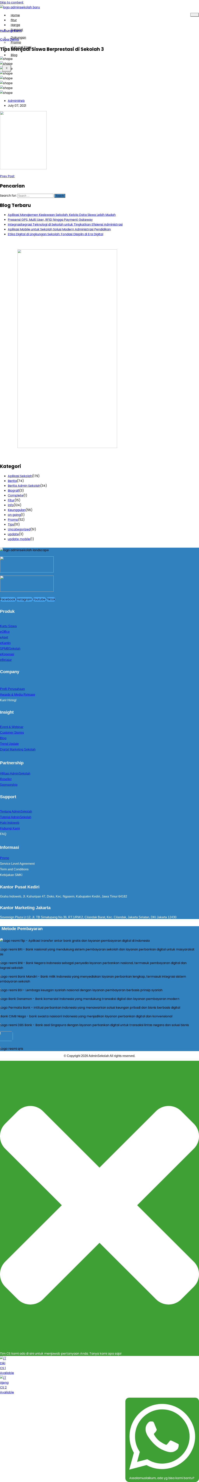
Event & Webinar (11, 727)
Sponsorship (8, 784)
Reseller (6, 779)
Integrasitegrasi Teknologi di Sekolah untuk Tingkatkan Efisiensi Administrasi (65, 224)
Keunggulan (17, 510)
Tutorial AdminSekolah (15, 817)
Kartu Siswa (8, 626)
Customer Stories (12, 732)
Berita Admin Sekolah (24, 485)
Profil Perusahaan (12, 689)
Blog (14, 55)
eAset (4, 637)
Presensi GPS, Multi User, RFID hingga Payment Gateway (50, 219)
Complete (15, 495)
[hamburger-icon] (194, 15)
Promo (13, 519)
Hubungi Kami (21, 47)
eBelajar (6, 659)
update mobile (19, 539)
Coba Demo (9, 39)
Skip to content (12, 2)
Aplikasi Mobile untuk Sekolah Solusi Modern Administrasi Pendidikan (59, 229)
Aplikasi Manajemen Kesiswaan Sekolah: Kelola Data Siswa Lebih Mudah (62, 215)
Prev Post (7, 176)
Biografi (13, 490)
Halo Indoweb (9, 822)
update (13, 534)
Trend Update (9, 743)
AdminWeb (16, 101)
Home (15, 15)
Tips (11, 524)
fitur (14, 20)
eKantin (5, 643)
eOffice (5, 631)
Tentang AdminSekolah (16, 811)
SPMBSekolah (10, 648)
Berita (12, 481)
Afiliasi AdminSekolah (15, 773)
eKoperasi (7, 654)
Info (11, 505)
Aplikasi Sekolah (20, 476)
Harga (15, 25)
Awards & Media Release (17, 694)
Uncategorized (19, 529)
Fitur (11, 500)
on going (14, 515)
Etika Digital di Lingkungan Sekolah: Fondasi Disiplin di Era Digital (55, 234)
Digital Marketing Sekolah (18, 749)
